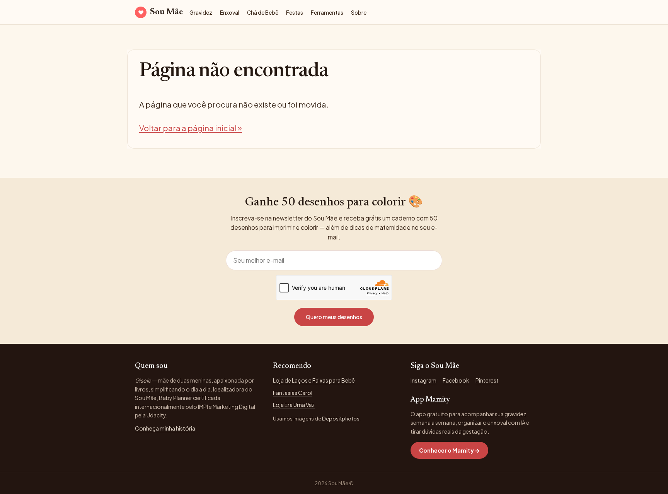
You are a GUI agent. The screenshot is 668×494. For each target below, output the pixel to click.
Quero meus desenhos (334, 316)
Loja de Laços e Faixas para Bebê (314, 380)
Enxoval (229, 12)
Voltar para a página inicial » (190, 128)
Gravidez (200, 12)
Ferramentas (327, 12)
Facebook (456, 380)
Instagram (423, 380)
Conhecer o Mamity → (449, 450)
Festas (294, 12)
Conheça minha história (165, 428)
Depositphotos (341, 418)
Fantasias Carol (292, 392)
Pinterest (487, 380)
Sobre (358, 12)
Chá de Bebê (262, 12)
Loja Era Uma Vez (294, 404)
